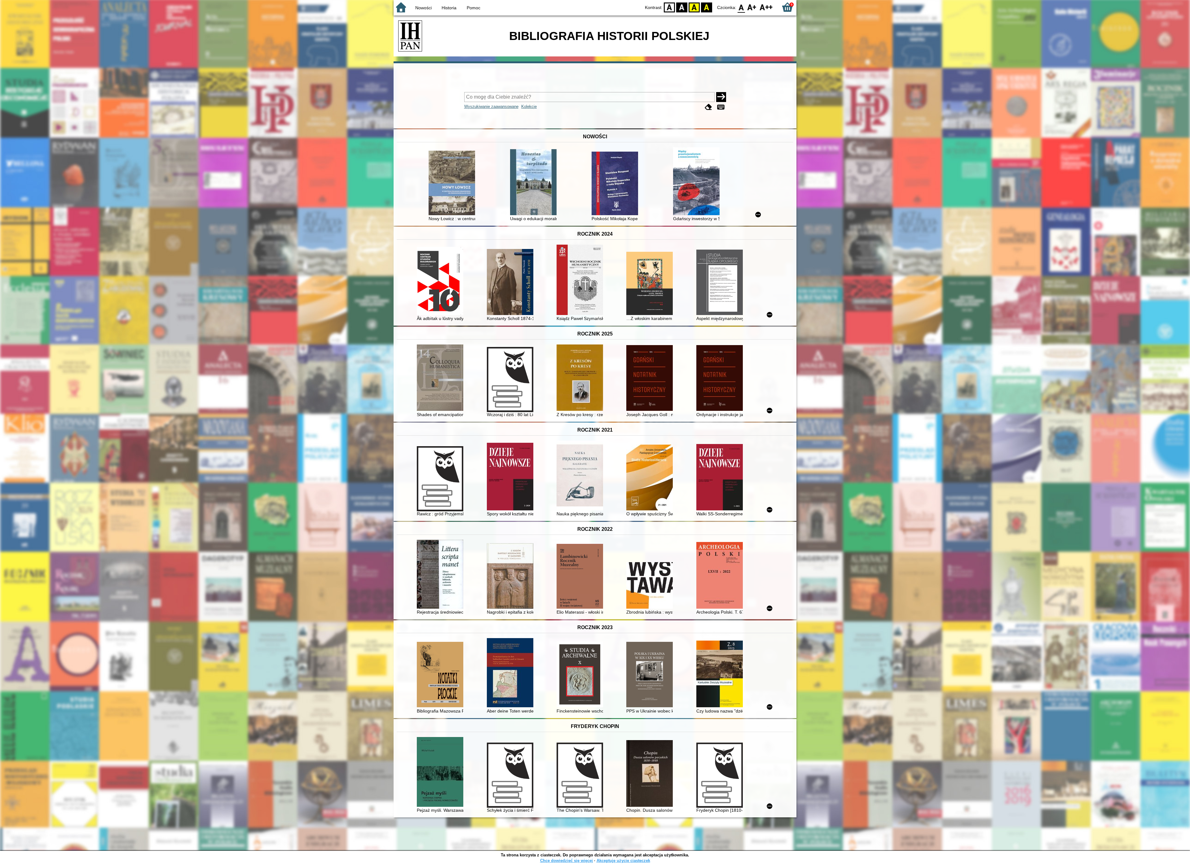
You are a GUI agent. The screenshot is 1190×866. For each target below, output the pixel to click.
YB (694, 7)
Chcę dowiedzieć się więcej (566, 860)
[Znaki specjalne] (721, 107)
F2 (766, 7)
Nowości (423, 7)
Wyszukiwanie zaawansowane (491, 106)
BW (682, 7)
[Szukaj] (721, 97)
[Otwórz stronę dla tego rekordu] (453, 183)
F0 (741, 7)
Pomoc (473, 7)
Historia (449, 7)
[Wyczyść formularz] (708, 107)
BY (706, 7)
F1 (752, 7)
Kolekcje (529, 106)
